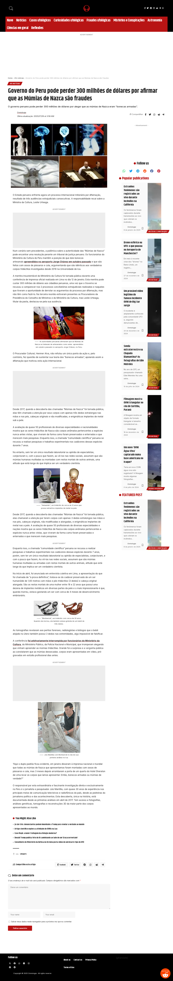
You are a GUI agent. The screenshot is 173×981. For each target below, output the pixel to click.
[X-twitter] (10, 963)
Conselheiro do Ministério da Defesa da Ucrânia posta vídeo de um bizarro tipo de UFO (49, 842)
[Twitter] (147, 8)
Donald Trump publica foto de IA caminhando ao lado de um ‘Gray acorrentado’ (46, 837)
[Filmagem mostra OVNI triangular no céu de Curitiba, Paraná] (154, 416)
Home (10, 78)
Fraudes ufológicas (156, 488)
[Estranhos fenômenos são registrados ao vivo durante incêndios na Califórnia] (154, 208)
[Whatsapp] (124, 171)
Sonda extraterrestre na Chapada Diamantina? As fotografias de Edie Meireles (134, 355)
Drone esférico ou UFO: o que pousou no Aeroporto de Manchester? (133, 248)
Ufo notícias (19, 78)
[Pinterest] (150, 8)
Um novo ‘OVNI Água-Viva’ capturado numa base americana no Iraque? (133, 454)
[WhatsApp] (162, 8)
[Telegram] (160, 8)
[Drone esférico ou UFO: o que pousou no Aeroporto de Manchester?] (154, 260)
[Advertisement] (86, 55)
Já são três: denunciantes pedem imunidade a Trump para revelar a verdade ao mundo (49, 824)
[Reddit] (165, 973)
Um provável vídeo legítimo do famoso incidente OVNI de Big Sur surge (133, 298)
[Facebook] (145, 8)
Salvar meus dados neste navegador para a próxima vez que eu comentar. (41, 922)
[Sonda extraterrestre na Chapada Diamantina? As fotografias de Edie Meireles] (154, 366)
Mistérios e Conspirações (158, 231)
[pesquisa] (11, 8)
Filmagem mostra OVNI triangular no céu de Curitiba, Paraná (133, 404)
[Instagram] (153, 8)
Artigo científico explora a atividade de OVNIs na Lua (36, 828)
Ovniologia (21, 112)
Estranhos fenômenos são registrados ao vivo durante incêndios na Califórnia (131, 195)
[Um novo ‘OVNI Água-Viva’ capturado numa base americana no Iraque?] (154, 467)
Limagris (23, 854)
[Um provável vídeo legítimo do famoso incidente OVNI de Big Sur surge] (154, 312)
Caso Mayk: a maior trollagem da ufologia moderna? (36, 833)
